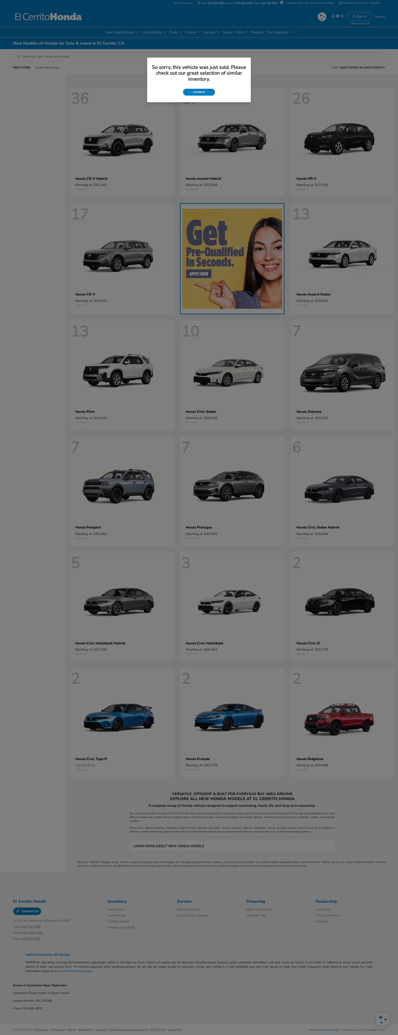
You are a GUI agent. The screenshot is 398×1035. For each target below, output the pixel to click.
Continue (199, 92)
